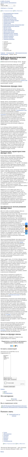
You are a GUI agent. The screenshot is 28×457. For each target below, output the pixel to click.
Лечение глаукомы (8, 37)
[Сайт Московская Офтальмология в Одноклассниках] (14, 407)
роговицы (3, 330)
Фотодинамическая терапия (10, 13)
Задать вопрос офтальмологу (8, 2)
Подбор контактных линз (10, 19)
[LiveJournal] (17, 346)
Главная (5, 41)
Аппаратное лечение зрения (11, 20)
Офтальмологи (7, 43)
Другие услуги (7, 27)
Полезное (6, 49)
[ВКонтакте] (11, 346)
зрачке (21, 242)
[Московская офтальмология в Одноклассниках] (7, 10)
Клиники (5, 44)
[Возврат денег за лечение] (14, 422)
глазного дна (23, 80)
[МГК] (5, 391)
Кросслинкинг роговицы (9, 17)
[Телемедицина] (7, 393)
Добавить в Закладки (7, 8)
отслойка (8, 314)
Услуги (5, 46)
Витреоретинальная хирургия (11, 26)
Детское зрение (7, 29)
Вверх (2, 451)
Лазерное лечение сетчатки (10, 34)
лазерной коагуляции (14, 294)
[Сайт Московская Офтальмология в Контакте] (14, 405)
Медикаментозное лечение (10, 33)
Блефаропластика (8, 16)
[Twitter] (12, 346)
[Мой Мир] (15, 346)
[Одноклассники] (14, 346)
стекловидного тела (21, 110)
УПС (21, 449)
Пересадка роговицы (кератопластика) (13, 24)
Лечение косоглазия (8, 22)
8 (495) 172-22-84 (5, 1)
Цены (4, 47)
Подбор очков (7, 23)
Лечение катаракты (8, 36)
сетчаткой (3, 114)
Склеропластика (7, 14)
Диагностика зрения (8, 32)
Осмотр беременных (9, 30)
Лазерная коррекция (8, 39)
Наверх (3, 389)
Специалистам (7, 50)
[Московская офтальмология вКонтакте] (17, 10)
